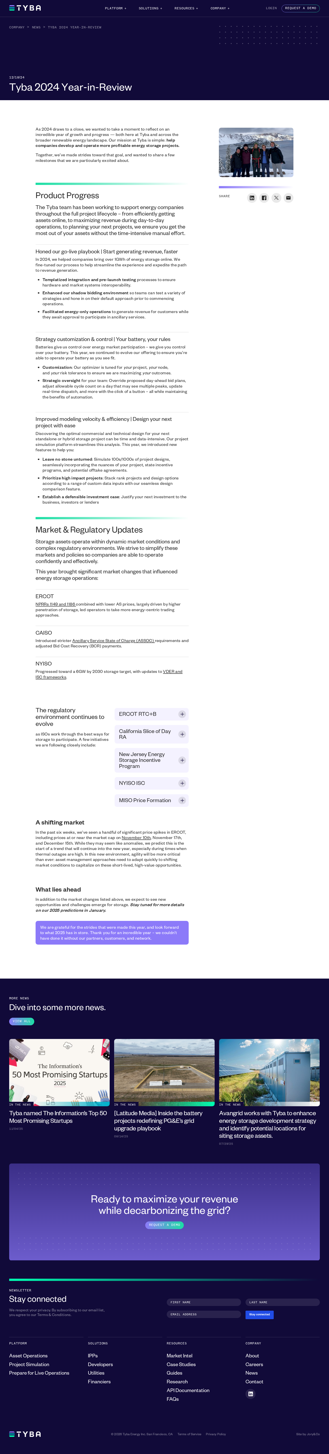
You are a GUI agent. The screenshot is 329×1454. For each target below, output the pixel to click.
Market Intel (179, 1356)
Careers (254, 1365)
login (271, 8)
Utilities (96, 1374)
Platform (114, 8)
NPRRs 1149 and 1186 (56, 605)
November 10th (136, 838)
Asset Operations (28, 1356)
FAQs (173, 1400)
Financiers (99, 1382)
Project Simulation (29, 1365)
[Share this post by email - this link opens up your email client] (288, 198)
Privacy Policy (216, 1435)
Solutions (149, 8)
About (252, 1356)
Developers (100, 1365)
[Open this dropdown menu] (125, 8)
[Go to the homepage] (25, 8)
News (36, 27)
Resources (184, 8)
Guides (174, 1374)
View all (21, 1021)
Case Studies (181, 1365)
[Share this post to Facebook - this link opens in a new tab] (264, 198)
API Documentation (188, 1391)
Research (177, 1382)
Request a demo (300, 8)
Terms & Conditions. (54, 1315)
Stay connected (259, 1314)
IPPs (93, 1356)
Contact (254, 1382)
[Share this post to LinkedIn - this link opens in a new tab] (252, 198)
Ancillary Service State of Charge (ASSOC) (113, 641)
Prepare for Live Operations (39, 1374)
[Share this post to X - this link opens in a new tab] (276, 198)
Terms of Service (189, 1435)
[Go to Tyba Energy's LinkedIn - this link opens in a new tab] (251, 1394)
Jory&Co (313, 1435)
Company (218, 8)
